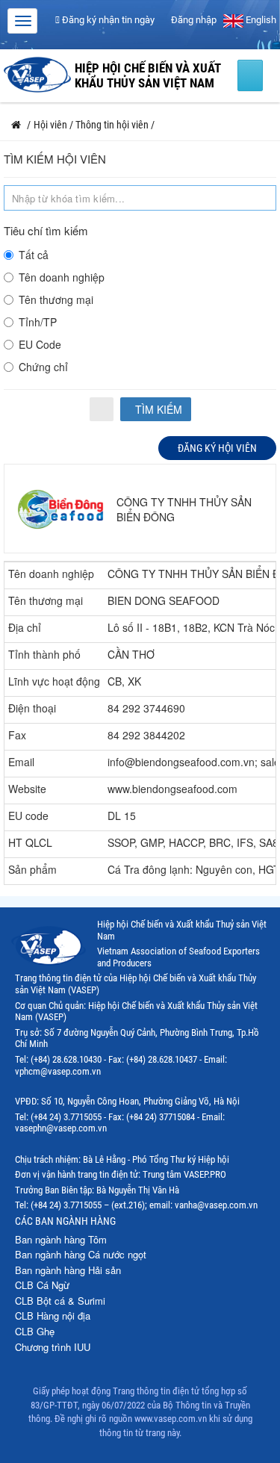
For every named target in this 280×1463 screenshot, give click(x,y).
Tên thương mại (56, 299)
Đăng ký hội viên (217, 448)
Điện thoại (32, 708)
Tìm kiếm (157, 409)
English (259, 19)
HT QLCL (30, 842)
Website (27, 788)
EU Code (40, 344)
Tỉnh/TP (38, 321)
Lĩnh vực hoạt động (54, 681)
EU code (28, 815)
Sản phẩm (32, 869)
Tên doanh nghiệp (62, 277)
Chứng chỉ (43, 366)
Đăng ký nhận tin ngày (107, 19)
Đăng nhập (193, 19)
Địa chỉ (24, 627)
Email (21, 761)
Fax (17, 734)
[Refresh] (101, 409)
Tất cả (34, 254)
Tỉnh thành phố (44, 654)
